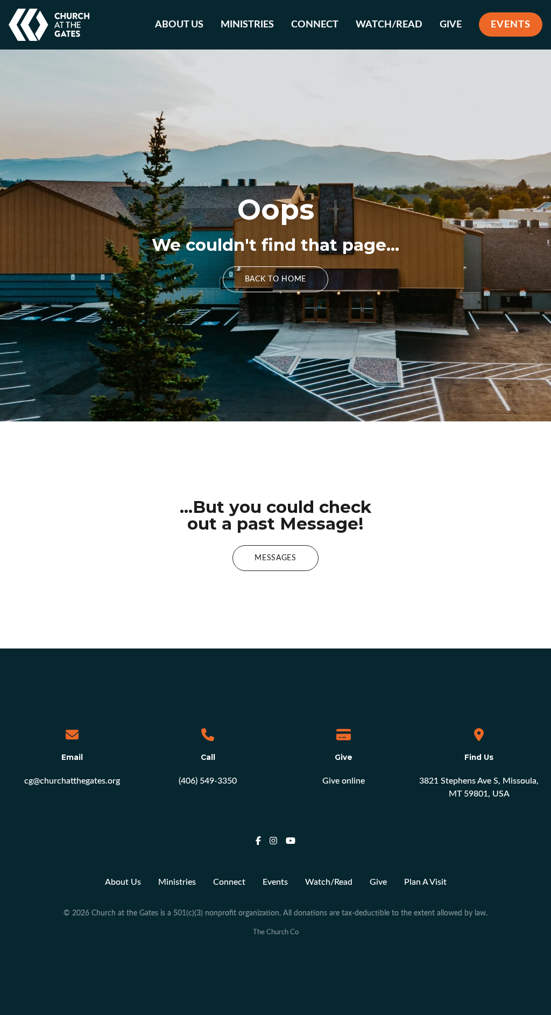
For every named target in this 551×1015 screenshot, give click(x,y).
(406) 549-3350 (208, 781)
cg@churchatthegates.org (72, 781)
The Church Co (276, 932)
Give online (343, 781)
